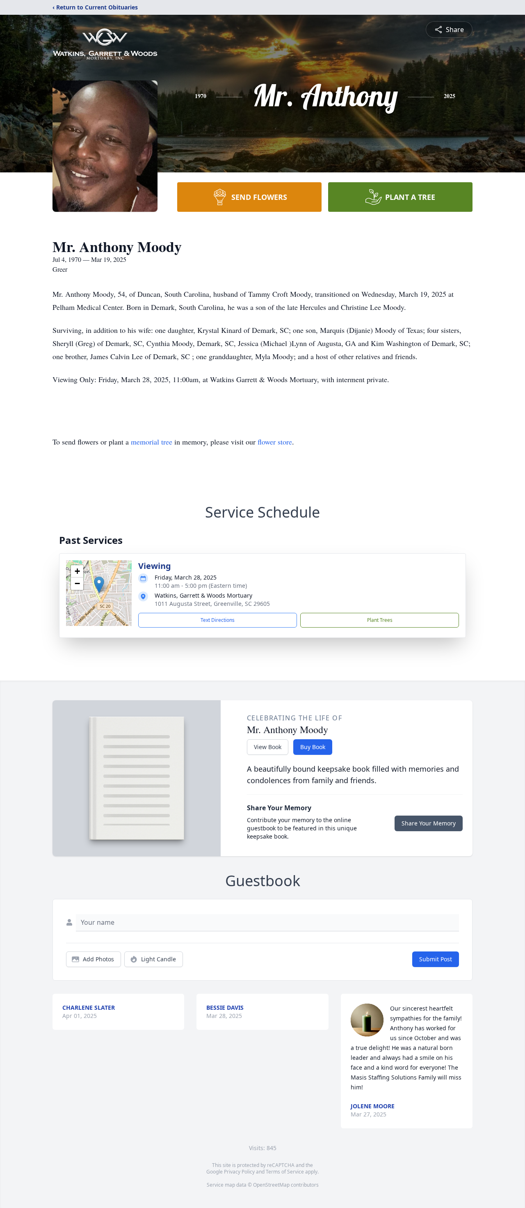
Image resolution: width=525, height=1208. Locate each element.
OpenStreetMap (271, 1184)
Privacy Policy (239, 1171)
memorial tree (151, 442)
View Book (267, 747)
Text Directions (218, 620)
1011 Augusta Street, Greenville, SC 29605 (212, 603)
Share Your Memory (429, 823)
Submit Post (435, 959)
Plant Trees (380, 620)
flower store (275, 442)
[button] (99, 584)
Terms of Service (285, 1171)
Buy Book (312, 747)
